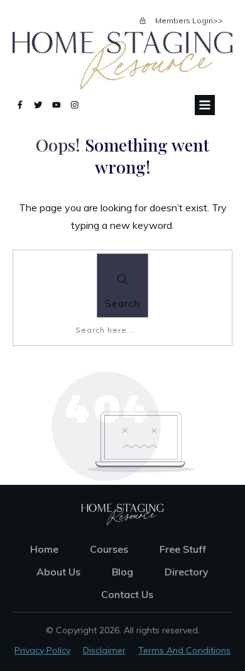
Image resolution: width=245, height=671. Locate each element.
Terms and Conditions (184, 650)
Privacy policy (42, 650)
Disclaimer (104, 650)
